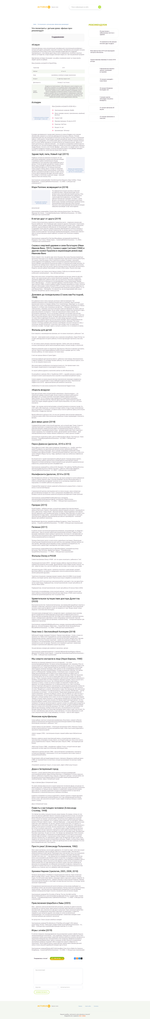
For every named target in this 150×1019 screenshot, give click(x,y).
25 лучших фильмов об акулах (107, 108)
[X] (81, 958)
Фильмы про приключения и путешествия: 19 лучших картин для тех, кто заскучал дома (75, 170)
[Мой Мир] (79, 958)
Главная (80, 1006)
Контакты (96, 1006)
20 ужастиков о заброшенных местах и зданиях (107, 32)
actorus (44, 7)
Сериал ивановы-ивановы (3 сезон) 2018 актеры (103, 60)
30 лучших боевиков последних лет (106, 88)
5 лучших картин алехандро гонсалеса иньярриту (106, 98)
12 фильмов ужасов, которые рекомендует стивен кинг (41, 118)
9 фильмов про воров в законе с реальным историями (107, 70)
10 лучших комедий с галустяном (106, 80)
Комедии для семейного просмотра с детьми (41, 202)
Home (34, 24)
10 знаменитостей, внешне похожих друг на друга (108, 42)
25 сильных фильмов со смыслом (107, 117)
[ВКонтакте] (75, 958)
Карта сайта (88, 1006)
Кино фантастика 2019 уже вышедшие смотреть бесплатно (102, 51)
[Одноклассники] (77, 958)
